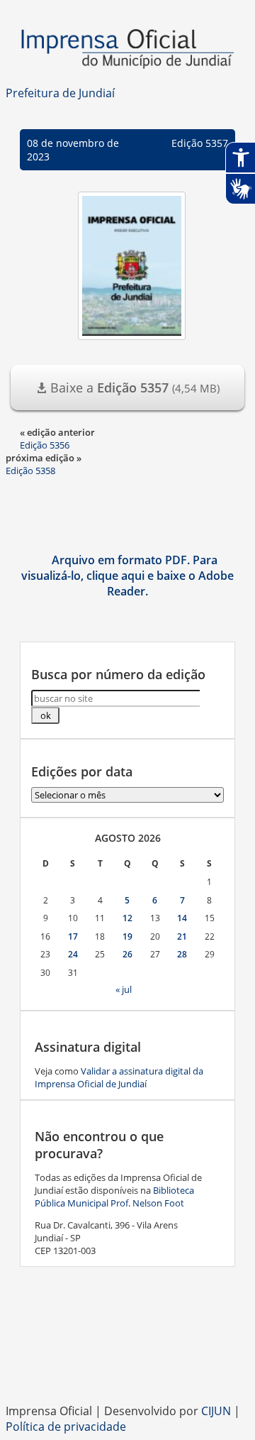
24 (73, 954)
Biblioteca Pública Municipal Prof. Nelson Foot (114, 1196)
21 (182, 936)
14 (182, 918)
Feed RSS (70, 1367)
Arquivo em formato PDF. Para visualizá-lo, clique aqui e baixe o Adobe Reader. (127, 575)
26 (127, 954)
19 (127, 936)
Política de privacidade (66, 1426)
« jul (123, 989)
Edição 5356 (44, 445)
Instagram (127, 1367)
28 (182, 954)
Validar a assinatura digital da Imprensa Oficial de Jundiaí (119, 1077)
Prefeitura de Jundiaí (60, 93)
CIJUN (216, 1411)
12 (127, 918)
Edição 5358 (30, 470)
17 (73, 936)
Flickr (184, 1367)
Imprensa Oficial (127, 49)
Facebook (99, 1367)
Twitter (212, 1367)
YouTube (155, 1367)
